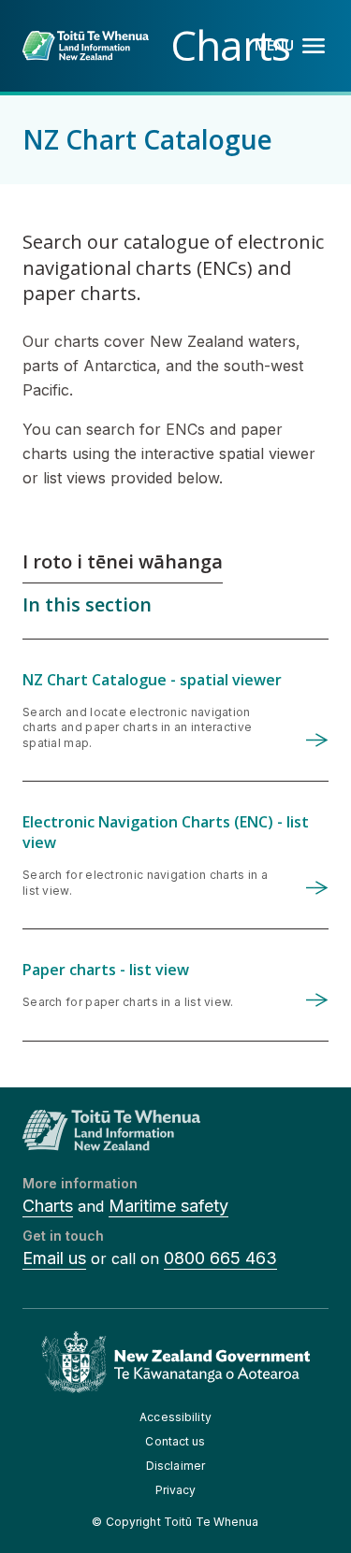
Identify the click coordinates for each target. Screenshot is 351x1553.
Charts (47, 1205)
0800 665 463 (220, 1258)
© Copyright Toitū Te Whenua (175, 1522)
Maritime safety (168, 1205)
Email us (54, 1258)
